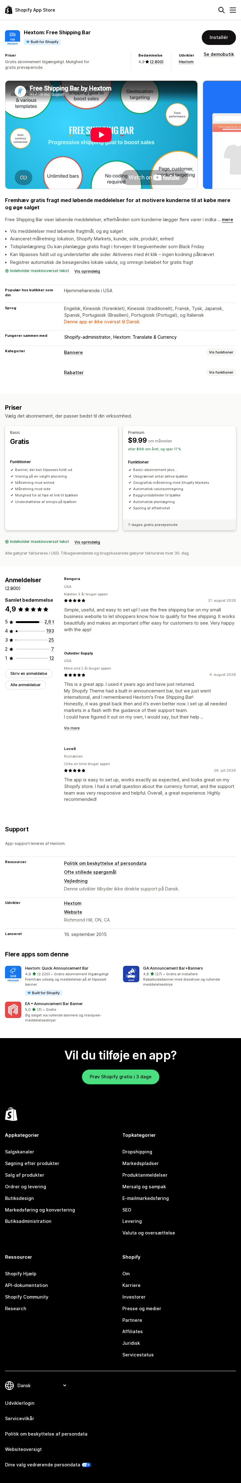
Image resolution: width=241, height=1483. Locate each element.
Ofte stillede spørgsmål (90, 872)
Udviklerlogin (20, 1403)
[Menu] (233, 10)
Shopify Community (26, 1297)
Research (15, 1308)
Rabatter (74, 372)
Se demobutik (219, 54)
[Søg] (221, 10)
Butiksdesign (19, 1198)
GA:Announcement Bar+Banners (173, 968)
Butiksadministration (28, 1221)
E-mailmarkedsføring (145, 1198)
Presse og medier (141, 1308)
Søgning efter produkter (32, 1163)
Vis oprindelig (87, 271)
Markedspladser (140, 1163)
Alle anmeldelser (25, 684)
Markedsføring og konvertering (40, 1209)
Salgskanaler (19, 1151)
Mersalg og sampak (144, 1186)
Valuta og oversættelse (148, 1232)
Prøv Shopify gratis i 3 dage (121, 1076)
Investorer (134, 1297)
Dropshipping (137, 1151)
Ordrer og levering (25, 1186)
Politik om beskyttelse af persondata (105, 863)
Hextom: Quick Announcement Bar (56, 968)
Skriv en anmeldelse (28, 673)
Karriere (131, 1285)
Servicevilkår (19, 1418)
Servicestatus (138, 1354)
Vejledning (76, 881)
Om (126, 1273)
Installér (219, 37)
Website (73, 912)
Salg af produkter (24, 1175)
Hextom (186, 61)
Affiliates (132, 1331)
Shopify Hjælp (20, 1273)
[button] (61, 981)
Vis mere (72, 728)
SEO (126, 1209)
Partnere (132, 1320)
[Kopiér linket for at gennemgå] (83, 578)
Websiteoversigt (23, 1449)
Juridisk (131, 1343)
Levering (132, 1221)
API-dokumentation (26, 1285)
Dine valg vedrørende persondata (42, 1464)
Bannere (73, 352)
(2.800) (156, 61)
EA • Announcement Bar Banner (54, 1003)
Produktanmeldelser (145, 1175)
